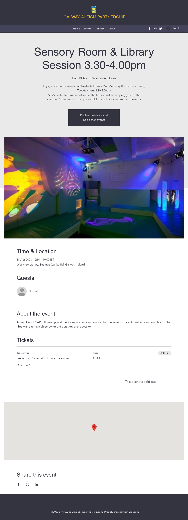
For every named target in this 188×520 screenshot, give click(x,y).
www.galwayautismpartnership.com (82, 511)
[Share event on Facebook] (18, 484)
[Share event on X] (27, 484)
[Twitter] (160, 28)
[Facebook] (149, 28)
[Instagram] (155, 28)
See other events (94, 119)
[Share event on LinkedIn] (36, 484)
